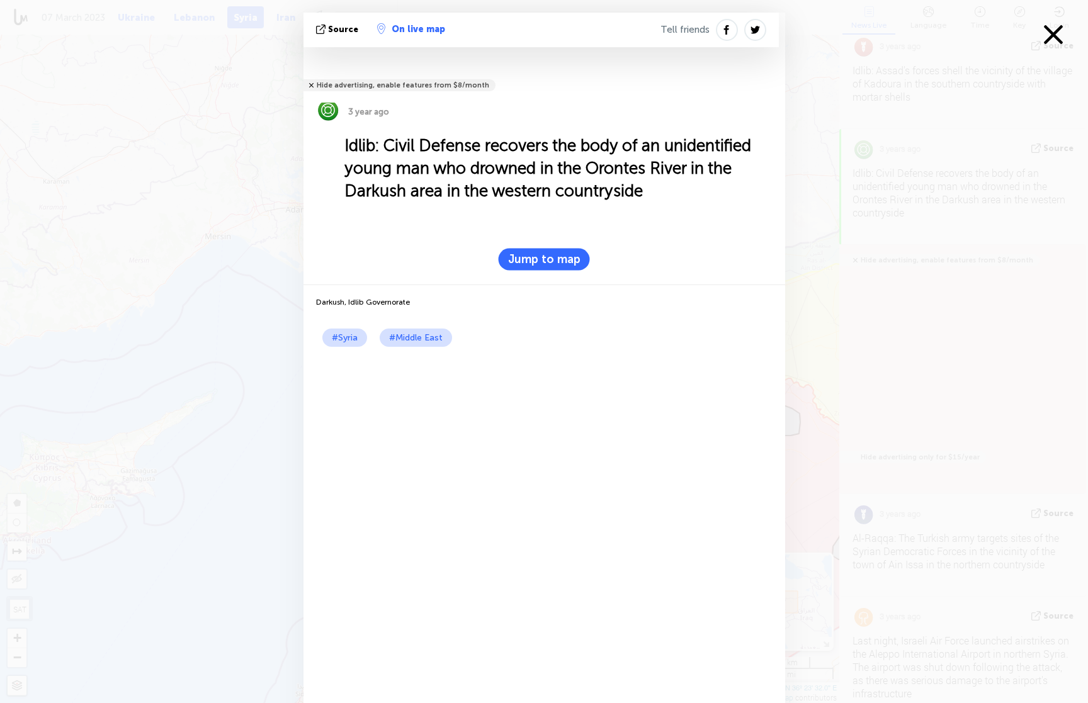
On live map (418, 29)
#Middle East (416, 337)
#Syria (345, 337)
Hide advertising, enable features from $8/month (403, 85)
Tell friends (685, 29)
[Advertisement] (544, 441)
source (343, 29)
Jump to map (544, 259)
